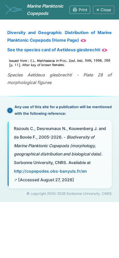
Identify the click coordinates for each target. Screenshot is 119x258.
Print (83, 9)
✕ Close (103, 9)
